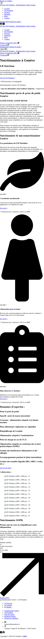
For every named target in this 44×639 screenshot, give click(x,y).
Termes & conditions (11, 618)
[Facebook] (4, 633)
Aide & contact (9, 614)
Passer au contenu (6, 1)
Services (7, 33)
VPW (25, 636)
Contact (7, 39)
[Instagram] (1, 633)
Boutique (7, 35)
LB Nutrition (8, 32)
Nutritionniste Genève (11, 611)
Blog (6, 37)
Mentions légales (10, 616)
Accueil (7, 30)
